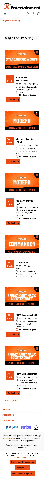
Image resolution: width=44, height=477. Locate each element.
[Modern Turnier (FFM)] (22, 120)
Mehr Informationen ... (22, 457)
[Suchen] (27, 13)
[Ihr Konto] (33, 13)
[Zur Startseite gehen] (22, 6)
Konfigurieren (23, 468)
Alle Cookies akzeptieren (22, 474)
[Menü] (5, 13)
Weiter (14, 401)
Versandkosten (9, 438)
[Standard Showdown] (22, 59)
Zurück (8, 401)
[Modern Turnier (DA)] (22, 182)
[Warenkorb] (39, 13)
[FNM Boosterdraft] (22, 296)
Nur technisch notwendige (22, 462)
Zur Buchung (13, 100)
